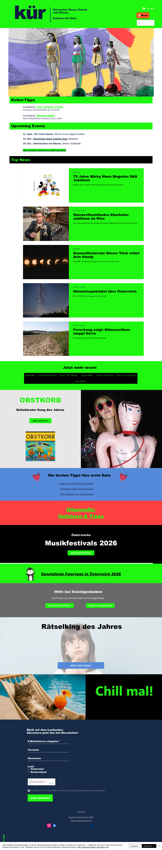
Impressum (73, 817)
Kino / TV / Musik (79, 210)
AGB (91, 817)
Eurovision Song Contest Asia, (50, 139)
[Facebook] (54, 825)
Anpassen (134, 846)
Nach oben (4, 840)
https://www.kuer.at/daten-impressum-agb (93, 847)
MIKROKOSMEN (45, 115)
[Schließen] (159, 846)
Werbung (76, 172)
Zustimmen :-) (149, 846)
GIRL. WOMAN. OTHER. (49, 107)
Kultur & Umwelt (79, 287)
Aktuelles (76, 249)
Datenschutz (83, 817)
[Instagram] (49, 825)
